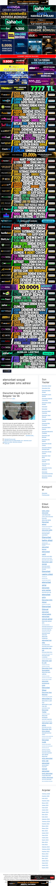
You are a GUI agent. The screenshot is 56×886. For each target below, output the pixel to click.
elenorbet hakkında (46, 630)
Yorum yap (6, 443)
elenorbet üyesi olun (45, 747)
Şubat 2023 (45, 860)
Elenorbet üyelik (45, 741)
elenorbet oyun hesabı (46, 666)
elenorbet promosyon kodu (45, 683)
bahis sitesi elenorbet (45, 512)
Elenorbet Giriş (46, 388)
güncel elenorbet (45, 770)
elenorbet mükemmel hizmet (47, 658)
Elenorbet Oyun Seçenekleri (47, 669)
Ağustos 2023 (46, 847)
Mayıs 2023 (45, 853)
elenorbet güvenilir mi (47, 626)
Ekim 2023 (45, 842)
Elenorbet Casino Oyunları (46, 568)
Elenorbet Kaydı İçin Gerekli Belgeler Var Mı (18, 394)
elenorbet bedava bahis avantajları (46, 545)
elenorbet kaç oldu (47, 641)
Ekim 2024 (45, 814)
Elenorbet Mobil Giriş (47, 652)
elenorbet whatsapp (17, 442)
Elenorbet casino (46, 566)
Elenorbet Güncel (46, 608)
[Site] (28, 95)
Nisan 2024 (45, 828)
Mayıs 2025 (45, 803)
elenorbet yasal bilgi (47, 719)
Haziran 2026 (45, 796)
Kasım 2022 (45, 867)
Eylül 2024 (45, 816)
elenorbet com (44, 576)
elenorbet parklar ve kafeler (46, 679)
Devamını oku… (30, 435)
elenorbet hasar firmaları (46, 631)
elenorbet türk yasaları (46, 713)
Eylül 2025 (45, 798)
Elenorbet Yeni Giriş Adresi (46, 730)
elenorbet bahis (47, 530)
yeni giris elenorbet (46, 779)
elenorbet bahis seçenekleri (46, 534)
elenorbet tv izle (46, 708)
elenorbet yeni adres (47, 724)
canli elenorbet (46, 514)
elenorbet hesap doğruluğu (46, 634)
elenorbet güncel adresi (47, 617)
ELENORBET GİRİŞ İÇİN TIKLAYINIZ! (28, 56)
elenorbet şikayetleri (47, 752)
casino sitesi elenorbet (47, 516)
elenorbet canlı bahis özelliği (47, 558)
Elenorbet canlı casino (47, 559)
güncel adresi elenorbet (45, 765)
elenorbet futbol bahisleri (46, 580)
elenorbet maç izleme (47, 646)
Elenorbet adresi (45, 523)
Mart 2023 (45, 858)
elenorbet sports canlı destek (47, 696)
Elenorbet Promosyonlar (9, 439)
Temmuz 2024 (46, 821)
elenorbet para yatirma (46, 673)
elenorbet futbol (44, 578)
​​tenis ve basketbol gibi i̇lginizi (47, 781)
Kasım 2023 (45, 840)
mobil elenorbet (46, 775)
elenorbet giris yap (46, 592)
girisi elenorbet (47, 758)
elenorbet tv (47, 698)
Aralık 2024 (45, 810)
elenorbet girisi (46, 583)
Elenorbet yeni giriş (46, 727)
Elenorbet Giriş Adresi (47, 601)
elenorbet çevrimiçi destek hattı (47, 736)
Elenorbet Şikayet (46, 751)
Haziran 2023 (45, 851)
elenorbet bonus (45, 548)
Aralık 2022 (45, 865)
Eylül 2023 (45, 844)
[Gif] (28, 155)
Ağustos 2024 (46, 819)
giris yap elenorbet (45, 762)
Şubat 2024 (45, 833)
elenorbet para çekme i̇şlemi (47, 677)
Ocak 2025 (45, 807)
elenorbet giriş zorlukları (46, 604)
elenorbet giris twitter (46, 589)
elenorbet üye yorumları (46, 749)
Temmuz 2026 (46, 793)
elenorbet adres (46, 520)
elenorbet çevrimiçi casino (46, 733)
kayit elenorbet (47, 773)
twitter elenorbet (47, 777)
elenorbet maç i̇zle (46, 649)
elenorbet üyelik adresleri (46, 744)
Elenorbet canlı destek (47, 563)
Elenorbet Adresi (46, 386)
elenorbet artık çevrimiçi (46, 528)
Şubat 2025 (45, 805)
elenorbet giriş (46, 595)
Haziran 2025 (45, 800)
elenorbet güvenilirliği (46, 624)
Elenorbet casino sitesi (47, 572)
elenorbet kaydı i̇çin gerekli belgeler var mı (13, 440)
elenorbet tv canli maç (47, 701)
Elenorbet (44, 406)
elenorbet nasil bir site (47, 661)
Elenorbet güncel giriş (46, 622)
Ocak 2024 (45, 835)
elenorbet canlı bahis (47, 556)
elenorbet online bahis (46, 664)
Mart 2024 (45, 830)
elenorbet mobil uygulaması (46, 656)
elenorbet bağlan (45, 542)
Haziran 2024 (45, 823)
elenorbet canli (46, 553)
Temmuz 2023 (46, 849)
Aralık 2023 (45, 837)
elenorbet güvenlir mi (47, 628)
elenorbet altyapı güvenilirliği (47, 526)
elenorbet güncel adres (46, 613)
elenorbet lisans (46, 644)
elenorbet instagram (45, 637)
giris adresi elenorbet (45, 755)
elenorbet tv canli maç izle (47, 705)
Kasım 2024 (45, 812)
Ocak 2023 (45, 863)
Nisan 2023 (45, 856)
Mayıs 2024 (45, 826)
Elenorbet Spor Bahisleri (47, 693)
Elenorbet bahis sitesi (47, 538)
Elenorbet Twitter (45, 711)
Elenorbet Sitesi (46, 689)
